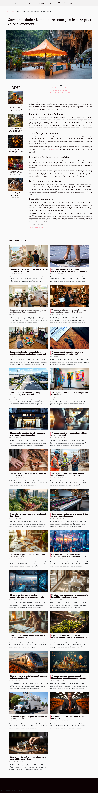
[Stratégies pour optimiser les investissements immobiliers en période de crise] (69, 581)
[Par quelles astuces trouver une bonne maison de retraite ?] (15, 120)
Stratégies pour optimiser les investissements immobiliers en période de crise (69, 596)
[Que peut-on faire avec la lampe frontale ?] (15, 141)
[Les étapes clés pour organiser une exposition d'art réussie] (69, 378)
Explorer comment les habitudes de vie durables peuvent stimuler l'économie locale (69, 636)
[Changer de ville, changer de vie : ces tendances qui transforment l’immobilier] (28, 255)
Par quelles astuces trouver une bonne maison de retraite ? (15, 130)
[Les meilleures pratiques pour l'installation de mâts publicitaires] (28, 702)
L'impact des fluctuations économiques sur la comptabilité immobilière (28, 758)
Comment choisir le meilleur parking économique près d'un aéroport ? (25, 393)
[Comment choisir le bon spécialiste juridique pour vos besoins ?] (69, 419)
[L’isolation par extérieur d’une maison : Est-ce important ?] (15, 184)
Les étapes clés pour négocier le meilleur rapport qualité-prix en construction (67, 474)
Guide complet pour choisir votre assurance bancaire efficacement (27, 555)
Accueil (7, 11)
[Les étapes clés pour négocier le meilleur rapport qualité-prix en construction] (69, 459)
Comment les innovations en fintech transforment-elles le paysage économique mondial (68, 556)
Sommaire (60, 85)
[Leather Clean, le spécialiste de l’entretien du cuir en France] (28, 459)
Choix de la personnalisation (60, 90)
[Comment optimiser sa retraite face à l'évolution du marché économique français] (69, 662)
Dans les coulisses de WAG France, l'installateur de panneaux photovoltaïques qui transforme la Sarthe (69, 271)
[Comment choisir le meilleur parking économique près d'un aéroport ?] (28, 378)
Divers (71, 3)
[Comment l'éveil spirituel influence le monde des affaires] (69, 702)
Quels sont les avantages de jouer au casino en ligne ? (16, 172)
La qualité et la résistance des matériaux (60, 92)
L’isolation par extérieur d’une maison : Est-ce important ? (16, 195)
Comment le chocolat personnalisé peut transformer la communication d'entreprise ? (28, 353)
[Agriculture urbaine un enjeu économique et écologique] (28, 500)
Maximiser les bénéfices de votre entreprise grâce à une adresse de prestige (27, 434)
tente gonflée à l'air (55, 149)
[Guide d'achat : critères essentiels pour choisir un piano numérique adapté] (69, 500)
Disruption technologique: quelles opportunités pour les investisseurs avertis (27, 596)
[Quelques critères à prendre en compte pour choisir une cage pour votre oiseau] (15, 97)
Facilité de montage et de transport (60, 94)
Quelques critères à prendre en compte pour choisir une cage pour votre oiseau (16, 108)
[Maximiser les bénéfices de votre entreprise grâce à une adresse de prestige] (28, 419)
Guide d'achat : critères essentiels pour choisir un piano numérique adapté (69, 515)
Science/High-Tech (61, 3)
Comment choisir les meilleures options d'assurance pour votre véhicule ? (67, 353)
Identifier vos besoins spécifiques (60, 88)
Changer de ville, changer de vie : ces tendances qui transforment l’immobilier (29, 270)
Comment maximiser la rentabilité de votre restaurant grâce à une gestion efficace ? (68, 311)
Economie (30, 3)
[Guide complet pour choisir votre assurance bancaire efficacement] (28, 540)
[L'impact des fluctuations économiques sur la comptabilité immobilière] (28, 743)
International (41, 3)
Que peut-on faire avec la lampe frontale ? (16, 151)
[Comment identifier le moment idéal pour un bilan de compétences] (28, 621)
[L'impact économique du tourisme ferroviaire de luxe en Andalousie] (28, 662)
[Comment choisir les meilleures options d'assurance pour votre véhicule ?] (69, 338)
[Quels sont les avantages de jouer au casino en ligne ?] (15, 163)
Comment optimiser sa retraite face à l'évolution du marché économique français (68, 677)
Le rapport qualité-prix (60, 97)
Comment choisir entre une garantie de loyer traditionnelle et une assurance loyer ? (28, 311)
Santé (51, 3)
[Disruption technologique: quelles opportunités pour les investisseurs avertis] (28, 581)
